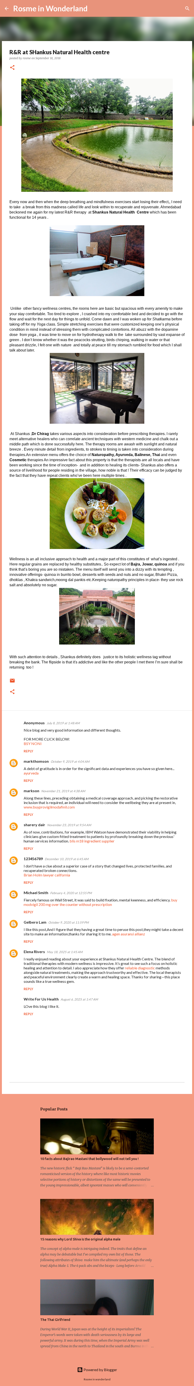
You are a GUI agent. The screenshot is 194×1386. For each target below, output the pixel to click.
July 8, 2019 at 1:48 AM (63, 723)
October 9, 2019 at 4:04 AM (70, 761)
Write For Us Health (41, 999)
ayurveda (31, 773)
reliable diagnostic (140, 968)
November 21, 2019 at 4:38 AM (63, 791)
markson (31, 790)
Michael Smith (36, 892)
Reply (28, 751)
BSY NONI (33, 743)
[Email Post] (12, 682)
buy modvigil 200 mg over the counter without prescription (100, 902)
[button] (12, 68)
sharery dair (34, 824)
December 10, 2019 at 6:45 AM (66, 859)
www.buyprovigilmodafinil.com (49, 807)
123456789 (33, 858)
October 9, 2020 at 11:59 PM (68, 922)
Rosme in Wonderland (50, 8)
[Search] (94, 8)
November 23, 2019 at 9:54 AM (69, 825)
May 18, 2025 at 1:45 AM (65, 952)
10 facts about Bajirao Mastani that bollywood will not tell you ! (89, 1159)
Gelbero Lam (35, 922)
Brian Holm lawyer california (47, 875)
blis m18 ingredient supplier (92, 841)
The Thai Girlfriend (55, 1320)
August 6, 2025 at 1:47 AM (79, 999)
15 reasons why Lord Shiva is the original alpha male (80, 1239)
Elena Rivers (34, 951)
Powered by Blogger (100, 1369)
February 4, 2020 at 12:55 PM (71, 893)
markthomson (36, 761)
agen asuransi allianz (128, 934)
